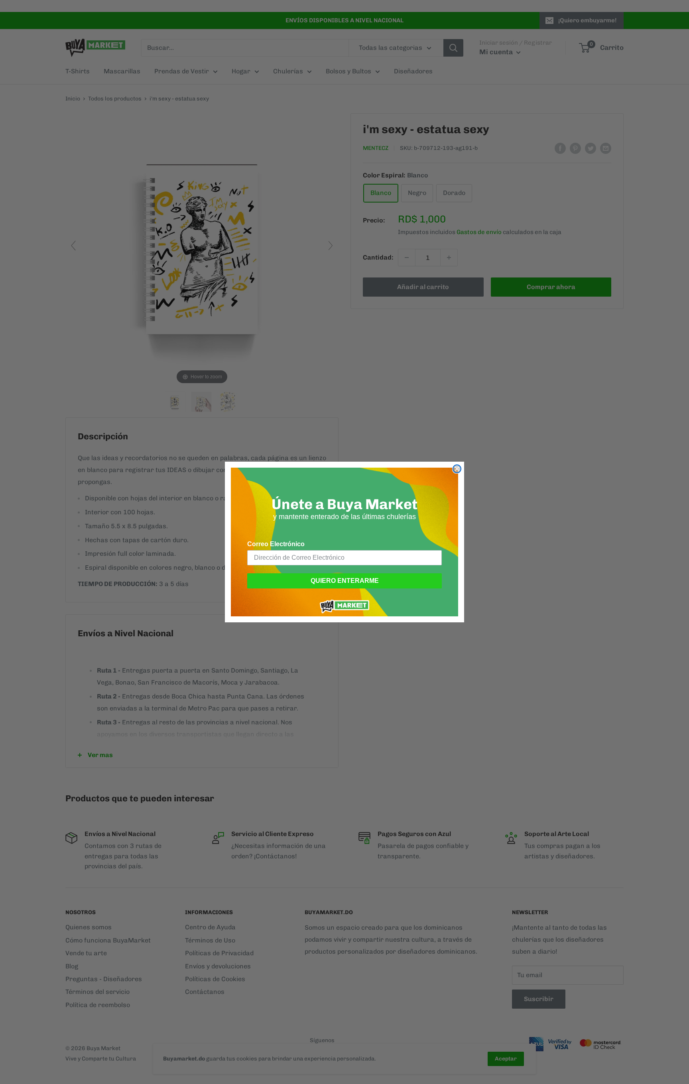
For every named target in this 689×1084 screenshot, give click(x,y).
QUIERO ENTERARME (345, 580)
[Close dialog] (457, 469)
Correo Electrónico (276, 544)
